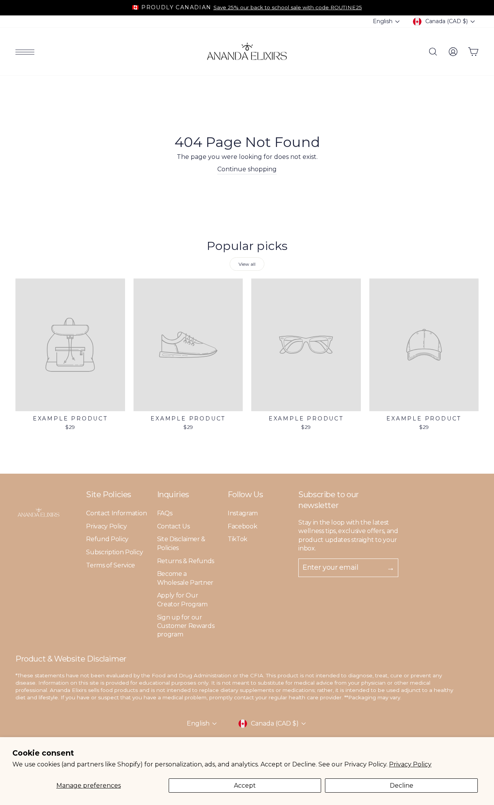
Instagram (243, 513)
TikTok (237, 539)
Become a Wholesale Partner (185, 578)
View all (247, 264)
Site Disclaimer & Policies (181, 543)
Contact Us (173, 526)
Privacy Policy (410, 764)
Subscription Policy (114, 552)
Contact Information (116, 513)
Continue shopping (247, 169)
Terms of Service (110, 565)
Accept (245, 785)
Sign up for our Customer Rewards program (186, 626)
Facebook (242, 526)
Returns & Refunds (186, 561)
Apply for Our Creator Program (182, 600)
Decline (401, 785)
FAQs (165, 513)
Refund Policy (107, 539)
